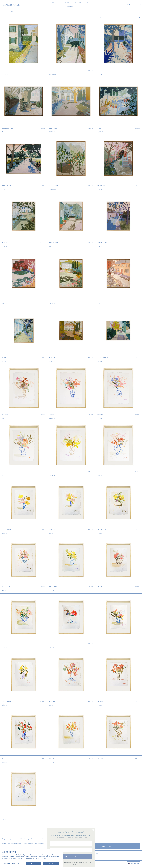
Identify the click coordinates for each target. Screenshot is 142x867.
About (86, 2)
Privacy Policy (42, 858)
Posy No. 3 (5, 472)
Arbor (51, 71)
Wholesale (41, 843)
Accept (34, 863)
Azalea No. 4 (100, 701)
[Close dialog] (93, 830)
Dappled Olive (53, 243)
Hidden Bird (5, 300)
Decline (51, 863)
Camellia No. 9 (53, 529)
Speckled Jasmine (7, 128)
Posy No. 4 (100, 415)
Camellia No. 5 (101, 587)
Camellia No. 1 (6, 701)
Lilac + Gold (100, 300)
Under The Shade (102, 243)
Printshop (67, 2)
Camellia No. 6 (53, 587)
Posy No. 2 (52, 472)
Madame (99, 71)
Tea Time (4, 243)
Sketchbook (70, 7)
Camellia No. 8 (101, 529)
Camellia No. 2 (101, 644)
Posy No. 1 (100, 472)
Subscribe (106, 846)
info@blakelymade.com (28, 839)
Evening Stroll (7, 185)
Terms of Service (80, 864)
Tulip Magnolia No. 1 (8, 816)
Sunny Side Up (53, 128)
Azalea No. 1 (100, 758)
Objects (77, 2)
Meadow (51, 300)
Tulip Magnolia (101, 185)
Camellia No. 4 (6, 644)
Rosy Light (52, 357)
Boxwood (5, 357)
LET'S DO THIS (70, 856)
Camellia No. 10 (6, 529)
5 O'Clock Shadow (102, 357)
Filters (99, 17)
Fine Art (54, 2)
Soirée (99, 128)
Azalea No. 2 (53, 758)
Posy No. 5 (52, 415)
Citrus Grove (53, 185)
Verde (4, 71)
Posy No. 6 (5, 415)
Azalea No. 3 (6, 758)
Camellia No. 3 (53, 644)
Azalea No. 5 (53, 701)
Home (4, 12)
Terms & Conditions (95, 853)
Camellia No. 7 (6, 587)
